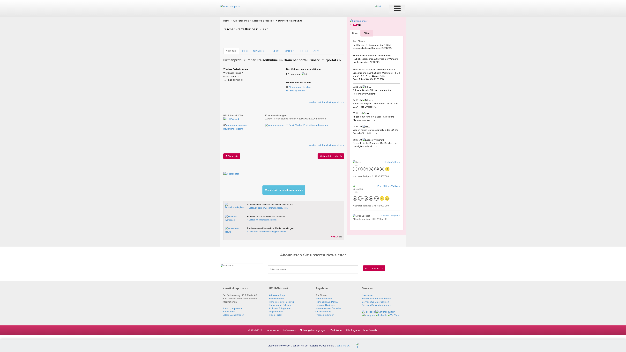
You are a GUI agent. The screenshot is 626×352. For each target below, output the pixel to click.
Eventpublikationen (325, 305)
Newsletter (367, 295)
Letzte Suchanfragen (233, 315)
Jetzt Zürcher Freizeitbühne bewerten (308, 125)
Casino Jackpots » (390, 215)
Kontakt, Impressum (233, 308)
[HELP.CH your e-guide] (380, 6)
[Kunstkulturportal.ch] (231, 6)
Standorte (232, 156)
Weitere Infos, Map (330, 156)
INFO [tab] (245, 51)
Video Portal (275, 315)
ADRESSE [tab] (231, 51)
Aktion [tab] (367, 33)
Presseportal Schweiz (280, 305)
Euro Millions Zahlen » (388, 186)
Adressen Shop (277, 295)
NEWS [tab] (276, 51)
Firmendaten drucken (300, 87)
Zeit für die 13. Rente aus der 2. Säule (372, 45)
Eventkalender (276, 298)
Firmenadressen (323, 298)
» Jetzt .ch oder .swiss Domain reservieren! (267, 208)
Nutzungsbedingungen (313, 330)
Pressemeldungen (324, 315)
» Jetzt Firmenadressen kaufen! (262, 220)
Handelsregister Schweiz (281, 302)
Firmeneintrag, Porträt (326, 302)
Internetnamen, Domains (328, 308)
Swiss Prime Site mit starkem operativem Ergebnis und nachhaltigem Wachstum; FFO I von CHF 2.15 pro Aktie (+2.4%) (376, 72)
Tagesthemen (276, 311)
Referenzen (289, 330)
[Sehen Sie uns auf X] (385, 311)
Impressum (272, 330)
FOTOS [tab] (304, 51)
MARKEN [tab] (289, 51)
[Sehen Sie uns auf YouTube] (393, 315)
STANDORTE (260, 51)
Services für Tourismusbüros (376, 298)
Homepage (296, 74)
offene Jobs (229, 311)
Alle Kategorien (241, 20)
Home (226, 20)
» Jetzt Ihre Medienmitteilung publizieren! (266, 231)
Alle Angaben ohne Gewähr (362, 330)
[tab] (355, 33)
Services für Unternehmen (375, 302)
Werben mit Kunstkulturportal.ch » (326, 102)
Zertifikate (336, 330)
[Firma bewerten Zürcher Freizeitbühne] (275, 125)
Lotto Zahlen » (392, 162)
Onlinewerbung (323, 311)
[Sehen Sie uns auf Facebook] (368, 311)
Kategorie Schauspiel (263, 20)
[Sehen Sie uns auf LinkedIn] (381, 315)
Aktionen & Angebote (280, 308)
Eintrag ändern (297, 90)
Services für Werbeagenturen (377, 305)
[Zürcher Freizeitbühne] (231, 118)
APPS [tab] (316, 51)
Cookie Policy (342, 345)
